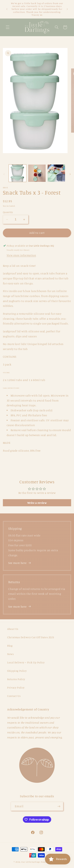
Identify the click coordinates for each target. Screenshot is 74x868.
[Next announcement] (67, 9)
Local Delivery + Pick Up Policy (26, 662)
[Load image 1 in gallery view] (17, 173)
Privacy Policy (16, 687)
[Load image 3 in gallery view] (56, 173)
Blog (10, 645)
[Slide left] (4, 174)
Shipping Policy (17, 670)
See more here (17, 563)
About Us (12, 628)
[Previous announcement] (7, 9)
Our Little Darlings (30, 862)
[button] (7, 27)
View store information (21, 255)
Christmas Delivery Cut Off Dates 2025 (30, 637)
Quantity (8, 212)
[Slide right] (70, 174)
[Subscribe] (59, 806)
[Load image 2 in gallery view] (37, 173)
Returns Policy (16, 679)
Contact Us (13, 695)
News (10, 654)
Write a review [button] (37, 503)
